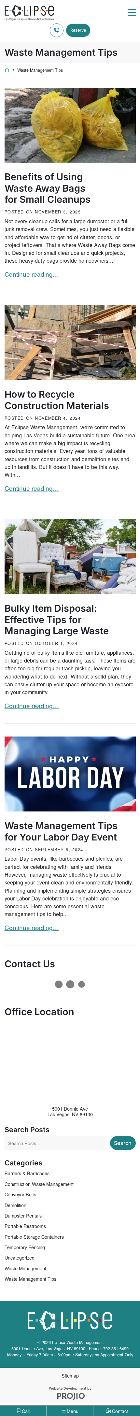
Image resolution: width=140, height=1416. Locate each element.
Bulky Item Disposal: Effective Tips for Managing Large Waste (57, 619)
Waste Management (25, 1268)
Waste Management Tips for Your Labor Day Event (61, 831)
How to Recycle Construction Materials (57, 400)
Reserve (78, 30)
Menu (72, 1411)
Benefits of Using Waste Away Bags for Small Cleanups (48, 188)
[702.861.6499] (56, 30)
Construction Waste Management (39, 1183)
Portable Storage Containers (34, 1236)
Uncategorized (20, 1257)
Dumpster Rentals (23, 1215)
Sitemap (70, 1375)
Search (123, 1143)
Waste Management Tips (30, 1278)
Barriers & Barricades (27, 1173)
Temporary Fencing (25, 1247)
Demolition (15, 1205)
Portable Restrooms (25, 1225)
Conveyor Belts (20, 1194)
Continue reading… (32, 274)
